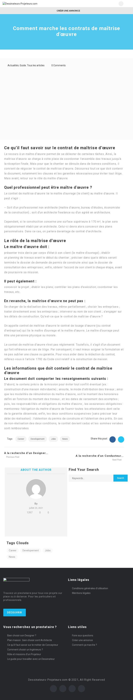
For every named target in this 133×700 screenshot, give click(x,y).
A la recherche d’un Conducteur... (100, 455)
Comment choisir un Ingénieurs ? (25, 649)
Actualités (13, 65)
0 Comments (58, 65)
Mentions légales (81, 593)
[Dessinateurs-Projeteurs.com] (34, 3)
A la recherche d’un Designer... (26, 453)
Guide (23, 65)
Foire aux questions (82, 635)
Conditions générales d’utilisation (90, 588)
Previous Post (12, 457)
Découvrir (14, 612)
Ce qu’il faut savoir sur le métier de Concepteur (32, 644)
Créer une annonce (68, 10)
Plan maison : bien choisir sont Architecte (29, 640)
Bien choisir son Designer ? (21, 635)
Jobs (53, 439)
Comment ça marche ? (84, 644)
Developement (38, 439)
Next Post (117, 460)
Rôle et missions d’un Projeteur (24, 654)
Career (21, 439)
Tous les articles (36, 65)
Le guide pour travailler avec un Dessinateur (31, 659)
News (65, 439)
